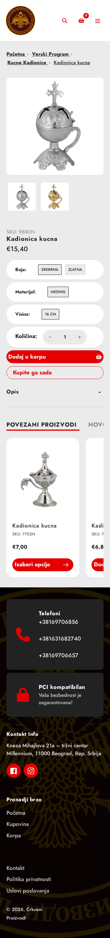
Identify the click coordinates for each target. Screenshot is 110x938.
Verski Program (50, 54)
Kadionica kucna (72, 62)
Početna (16, 54)
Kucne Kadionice (26, 62)
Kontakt (15, 868)
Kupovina (17, 824)
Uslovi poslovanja (27, 891)
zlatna (75, 269)
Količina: (26, 336)
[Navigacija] (97, 20)
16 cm (50, 314)
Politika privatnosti (28, 879)
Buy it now (21, 372)
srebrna (49, 269)
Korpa (13, 835)
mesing (58, 292)
